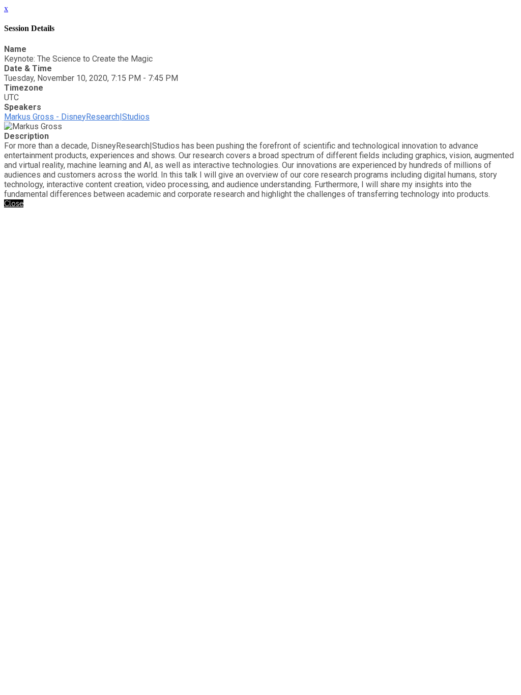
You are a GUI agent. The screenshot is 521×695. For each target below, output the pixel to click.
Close (13, 203)
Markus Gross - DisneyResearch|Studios (77, 117)
